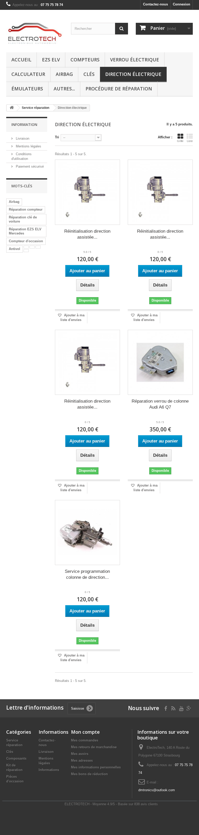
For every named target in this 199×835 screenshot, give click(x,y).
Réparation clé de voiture (23, 219)
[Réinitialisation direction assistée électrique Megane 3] (87, 362)
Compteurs (85, 59)
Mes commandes (84, 740)
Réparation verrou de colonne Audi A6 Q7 (160, 404)
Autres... (64, 88)
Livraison (22, 138)
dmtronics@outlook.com (156, 790)
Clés (89, 74)
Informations (49, 770)
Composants (16, 758)
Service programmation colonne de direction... (87, 574)
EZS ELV (51, 59)
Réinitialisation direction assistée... (87, 234)
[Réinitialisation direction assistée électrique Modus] (160, 192)
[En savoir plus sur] (26, 247)
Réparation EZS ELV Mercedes (25, 231)
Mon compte (85, 732)
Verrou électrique (134, 59)
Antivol (14, 249)
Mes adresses (82, 760)
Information (24, 124)
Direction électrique (133, 74)
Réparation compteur (25, 209)
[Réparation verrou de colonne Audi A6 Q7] (160, 362)
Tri (57, 137)
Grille (180, 140)
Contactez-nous (155, 4)
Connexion (181, 4)
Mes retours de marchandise (94, 747)
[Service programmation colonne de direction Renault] (87, 532)
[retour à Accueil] (12, 108)
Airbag (64, 74)
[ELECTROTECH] (34, 33)
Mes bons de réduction (89, 774)
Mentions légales (28, 146)
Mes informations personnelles (96, 767)
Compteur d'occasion (26, 241)
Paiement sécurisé (29, 166)
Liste (190, 140)
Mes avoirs (79, 754)
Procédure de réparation (119, 88)
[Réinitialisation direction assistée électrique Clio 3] (87, 192)
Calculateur (28, 74)
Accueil (21, 59)
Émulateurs (27, 88)
